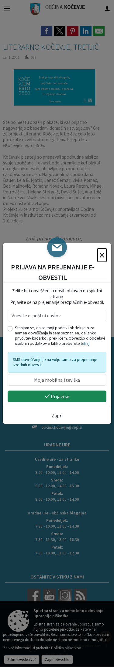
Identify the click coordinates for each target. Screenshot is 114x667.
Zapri (57, 416)
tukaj (85, 343)
